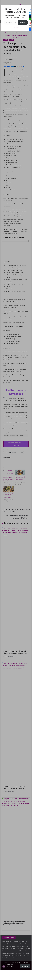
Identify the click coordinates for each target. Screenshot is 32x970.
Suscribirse (23, 22)
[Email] (30, 26)
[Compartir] (30, 29)
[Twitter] (30, 13)
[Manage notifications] (3, 966)
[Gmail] (30, 23)
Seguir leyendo (16, 27)
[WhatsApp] (30, 19)
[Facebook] (30, 10)
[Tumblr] (30, 16)
